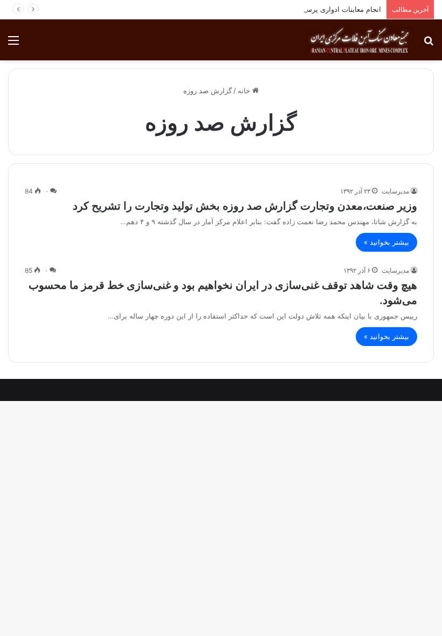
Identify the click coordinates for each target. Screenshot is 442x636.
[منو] (13, 44)
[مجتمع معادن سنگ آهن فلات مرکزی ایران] (359, 40)
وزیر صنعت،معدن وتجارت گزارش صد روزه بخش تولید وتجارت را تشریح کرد (245, 205)
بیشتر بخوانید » (386, 242)
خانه (245, 90)
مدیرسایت (395, 191)
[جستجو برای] (428, 44)
